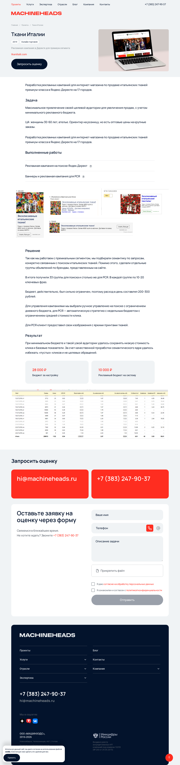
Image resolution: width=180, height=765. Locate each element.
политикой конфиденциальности (144, 590)
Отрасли (25, 668)
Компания (99, 668)
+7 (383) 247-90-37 (155, 4)
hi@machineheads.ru (47, 478)
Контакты (99, 659)
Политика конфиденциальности (34, 745)
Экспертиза (26, 677)
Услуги (24, 659)
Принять (12, 758)
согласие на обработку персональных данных (129, 584)
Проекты (25, 650)
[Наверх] (169, 757)
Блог (95, 650)
